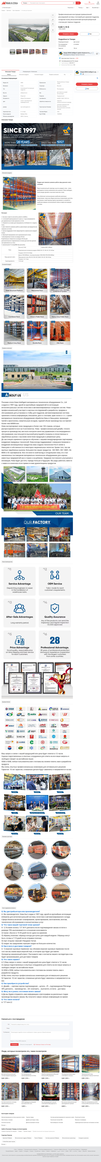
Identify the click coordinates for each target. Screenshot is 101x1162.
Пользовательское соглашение (30, 1149)
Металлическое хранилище (68, 1138)
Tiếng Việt (84, 1151)
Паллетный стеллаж (80, 1117)
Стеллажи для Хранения (26, 10)
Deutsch (48, 1151)
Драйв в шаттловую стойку (32, 1119)
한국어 (62, 1151)
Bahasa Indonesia (91, 1151)
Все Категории (6, 7)
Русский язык (37, 1151)
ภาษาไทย (75, 1151)
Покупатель (70, 7)
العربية (58, 1151)
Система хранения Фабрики (52, 1138)
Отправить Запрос (68, 34)
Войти (98, 4)
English (16, 1151)
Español (20, 1151)
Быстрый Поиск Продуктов (74, 1149)
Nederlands (53, 1151)
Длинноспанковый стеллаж (32, 1122)
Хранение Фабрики (7, 1138)
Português (26, 1151)
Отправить (14, 1044)
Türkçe (79, 1151)
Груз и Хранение (16, 10)
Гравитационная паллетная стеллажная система (87, 1122)
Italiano (43, 1151)
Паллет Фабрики (38, 1138)
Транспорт (9, 10)
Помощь (80, 7)
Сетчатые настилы (5, 1122)
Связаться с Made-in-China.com (60, 1149)
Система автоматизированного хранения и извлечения (62, 1117)
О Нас (15, 1149)
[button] (68, 74)
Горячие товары (30, 1117)
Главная (3, 10)
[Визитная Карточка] (97, 78)
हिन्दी (70, 1151)
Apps (87, 7)
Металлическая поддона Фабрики (23, 1138)
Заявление (20, 1149)
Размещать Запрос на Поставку (42, 1044)
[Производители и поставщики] (9, 3)
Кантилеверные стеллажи (56, 1122)
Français (31, 1151)
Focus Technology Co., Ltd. (49, 1153)
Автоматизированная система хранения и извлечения (14, 1117)
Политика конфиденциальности (45, 1149)
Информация (84, 1149)
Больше (3, 1144)
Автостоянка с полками (7, 1119)
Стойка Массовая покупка (9, 1141)
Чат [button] (91, 34)
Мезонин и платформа (80, 1119)
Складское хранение (84, 1138)
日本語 (67, 1151)
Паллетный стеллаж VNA (56, 1119)
